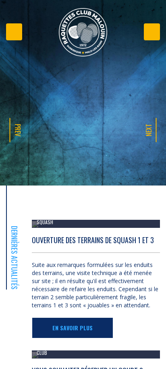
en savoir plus (72, 327)
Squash (45, 222)
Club (42, 352)
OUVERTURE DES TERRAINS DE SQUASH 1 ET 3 (93, 240)
